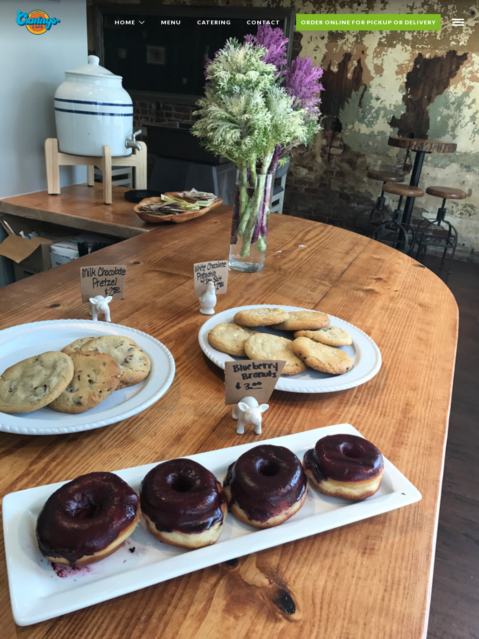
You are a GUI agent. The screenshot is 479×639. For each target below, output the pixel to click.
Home (125, 22)
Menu (171, 22)
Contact (263, 22)
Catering (214, 22)
